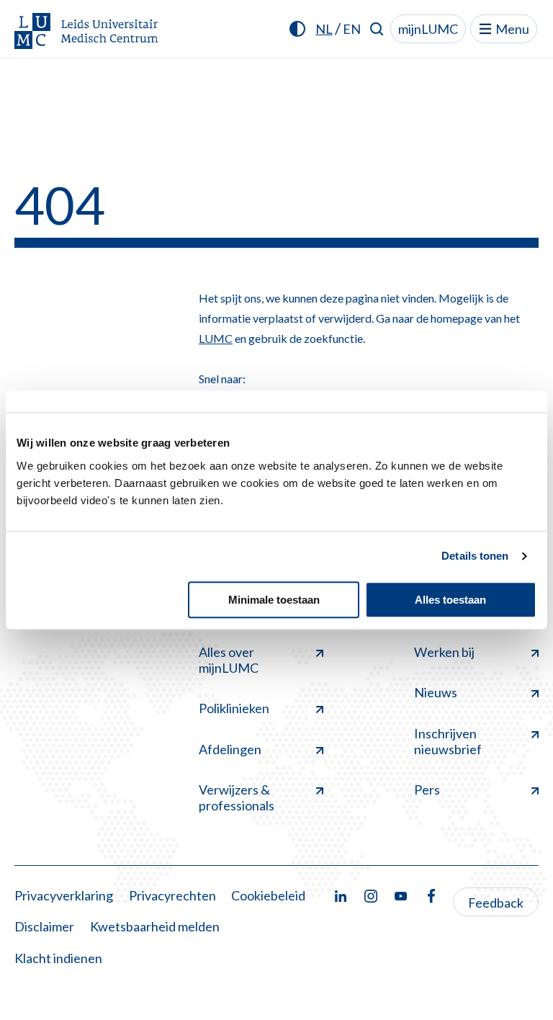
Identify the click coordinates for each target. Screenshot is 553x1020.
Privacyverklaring (63, 895)
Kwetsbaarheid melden (155, 926)
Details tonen (474, 556)
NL (324, 29)
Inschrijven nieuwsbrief (448, 741)
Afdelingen (230, 749)
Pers (427, 789)
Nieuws (435, 692)
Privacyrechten (172, 895)
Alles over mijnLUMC (228, 660)
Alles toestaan (450, 600)
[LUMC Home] (86, 32)
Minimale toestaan (274, 600)
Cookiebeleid (268, 895)
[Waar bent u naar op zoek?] (377, 28)
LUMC (216, 338)
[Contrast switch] (297, 28)
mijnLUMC (428, 29)
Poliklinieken (234, 708)
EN (352, 29)
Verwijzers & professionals (236, 797)
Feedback (495, 903)
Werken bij (444, 652)
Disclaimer (44, 926)
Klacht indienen (58, 958)
